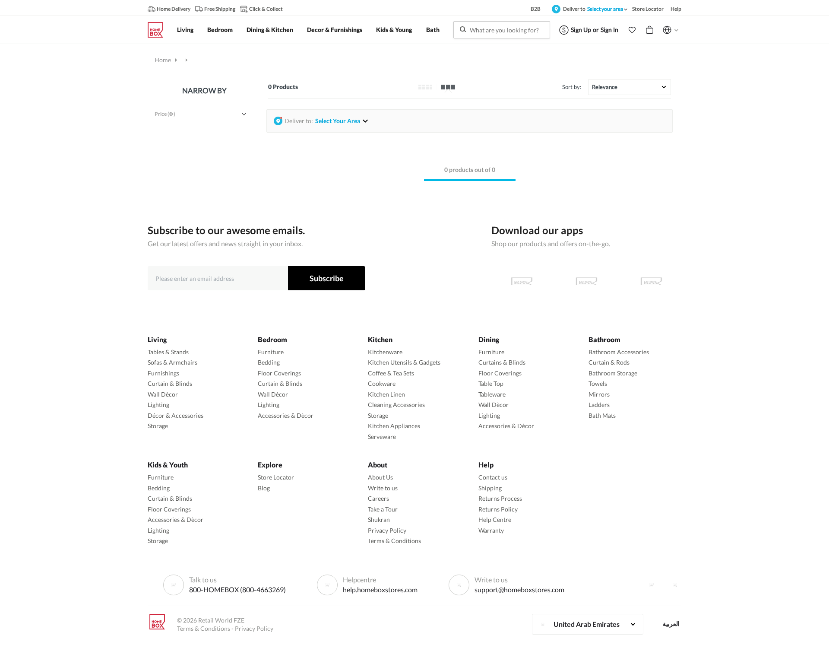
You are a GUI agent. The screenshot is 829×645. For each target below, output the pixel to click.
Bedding (269, 362)
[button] (632, 30)
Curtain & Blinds (170, 383)
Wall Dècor (163, 394)
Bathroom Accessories (619, 352)
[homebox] (159, 29)
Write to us (383, 488)
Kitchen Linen (386, 394)
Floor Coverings (279, 373)
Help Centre (494, 519)
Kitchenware (385, 352)
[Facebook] (651, 585)
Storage (158, 425)
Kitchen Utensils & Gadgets (404, 362)
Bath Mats (602, 415)
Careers (378, 498)
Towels (598, 383)
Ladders (599, 404)
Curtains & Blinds (501, 362)
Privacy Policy (387, 530)
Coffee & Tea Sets (391, 373)
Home (163, 60)
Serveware (382, 436)
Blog (264, 488)
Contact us (492, 477)
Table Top (490, 383)
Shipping (490, 488)
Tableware (492, 394)
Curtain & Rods (609, 362)
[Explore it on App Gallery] (651, 281)
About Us (380, 477)
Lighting (158, 404)
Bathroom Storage (613, 373)
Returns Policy (498, 509)
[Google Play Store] (586, 281)
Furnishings (163, 373)
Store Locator (276, 477)
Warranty (491, 530)
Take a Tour (383, 509)
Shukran (379, 519)
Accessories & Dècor (285, 415)
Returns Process (500, 498)
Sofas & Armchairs (172, 362)
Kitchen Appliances (394, 425)
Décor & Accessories (175, 415)
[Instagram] (674, 585)
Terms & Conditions (394, 540)
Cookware (382, 383)
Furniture (271, 352)
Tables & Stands (168, 352)
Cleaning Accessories (396, 404)
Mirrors (599, 394)
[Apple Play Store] (521, 281)
